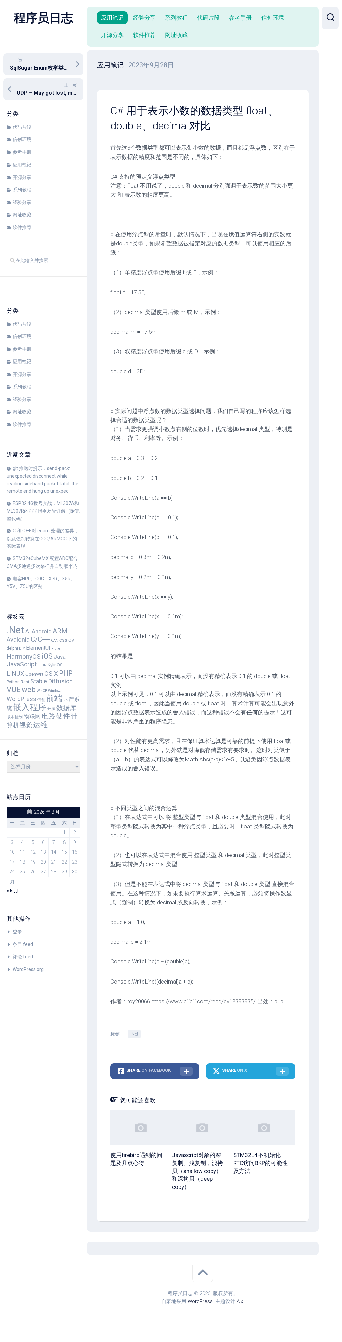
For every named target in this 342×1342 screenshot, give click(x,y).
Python (13, 681)
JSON (42, 665)
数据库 (66, 708)
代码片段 (22, 127)
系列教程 (22, 189)
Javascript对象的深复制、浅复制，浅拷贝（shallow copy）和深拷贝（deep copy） (197, 1171)
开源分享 (22, 177)
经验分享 (22, 202)
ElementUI (38, 648)
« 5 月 (12, 890)
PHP (66, 673)
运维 (40, 724)
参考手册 (22, 152)
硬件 (63, 716)
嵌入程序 (29, 707)
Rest (25, 681)
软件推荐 (22, 227)
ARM (60, 631)
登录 (17, 931)
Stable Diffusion (51, 681)
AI (28, 631)
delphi (12, 648)
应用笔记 (22, 164)
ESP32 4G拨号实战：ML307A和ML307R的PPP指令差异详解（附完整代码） (43, 511)
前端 (54, 698)
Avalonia (18, 639)
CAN (54, 640)
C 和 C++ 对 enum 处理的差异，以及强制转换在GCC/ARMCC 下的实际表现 (43, 538)
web (29, 689)
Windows (55, 691)
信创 (41, 699)
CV (71, 640)
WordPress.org (28, 969)
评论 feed (23, 956)
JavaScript (22, 664)
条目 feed (23, 944)
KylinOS (55, 664)
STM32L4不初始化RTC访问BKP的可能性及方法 (260, 1163)
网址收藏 (22, 214)
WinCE (42, 691)
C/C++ (40, 639)
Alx (240, 1301)
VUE (14, 689)
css (63, 640)
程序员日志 (43, 18)
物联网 (32, 716)
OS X (51, 673)
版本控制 (15, 716)
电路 (48, 716)
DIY (22, 648)
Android (42, 631)
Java (60, 656)
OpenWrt (34, 674)
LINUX (15, 673)
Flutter (56, 648)
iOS (47, 656)
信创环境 (22, 139)
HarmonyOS (24, 656)
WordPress (21, 699)
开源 (51, 708)
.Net (15, 630)
